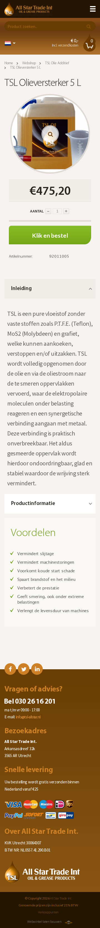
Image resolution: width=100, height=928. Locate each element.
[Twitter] (23, 669)
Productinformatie (33, 503)
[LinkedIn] (37, 669)
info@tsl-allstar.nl (28, 717)
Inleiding (21, 288)
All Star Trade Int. (61, 898)
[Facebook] (10, 669)
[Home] (28, 9)
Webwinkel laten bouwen (44, 922)
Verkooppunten (48, 912)
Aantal (26, 211)
